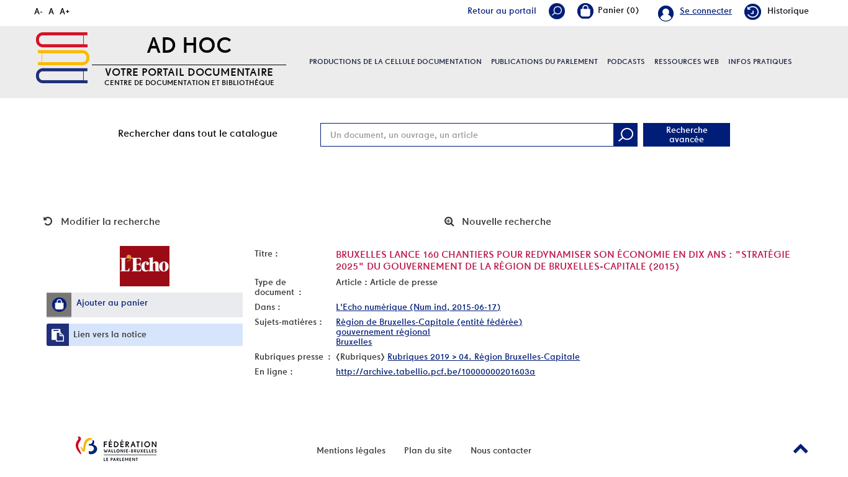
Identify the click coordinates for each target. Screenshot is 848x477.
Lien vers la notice (110, 334)
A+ (65, 11)
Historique (788, 11)
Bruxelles (354, 342)
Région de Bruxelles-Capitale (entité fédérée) (429, 322)
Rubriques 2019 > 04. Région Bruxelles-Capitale (483, 356)
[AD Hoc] (62, 57)
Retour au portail (501, 11)
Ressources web (686, 61)
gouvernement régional (383, 332)
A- (38, 11)
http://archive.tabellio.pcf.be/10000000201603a (435, 371)
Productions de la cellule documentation (395, 61)
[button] (59, 304)
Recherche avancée (687, 134)
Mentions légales (351, 450)
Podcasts (626, 61)
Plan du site (428, 450)
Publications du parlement (544, 61)
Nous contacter (501, 450)
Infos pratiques (760, 61)
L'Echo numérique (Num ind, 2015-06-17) (418, 307)
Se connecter (706, 11)
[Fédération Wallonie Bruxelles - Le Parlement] (116, 449)
